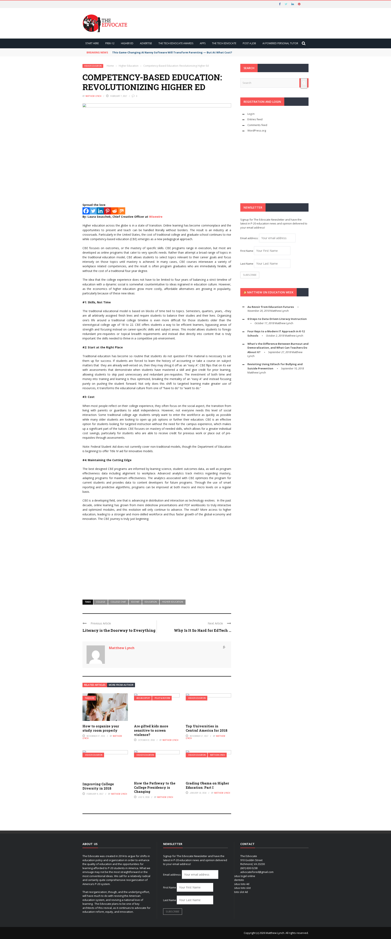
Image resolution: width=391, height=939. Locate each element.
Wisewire (156, 217)
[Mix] (121, 210)
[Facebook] (86, 210)
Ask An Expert (143, 698)
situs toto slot (242, 888)
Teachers (89, 698)
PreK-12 (109, 43)
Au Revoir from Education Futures (270, 307)
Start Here (92, 43)
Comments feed (257, 125)
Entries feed (254, 119)
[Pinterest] (107, 210)
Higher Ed (127, 43)
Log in (251, 114)
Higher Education (93, 66)
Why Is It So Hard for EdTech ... (202, 630)
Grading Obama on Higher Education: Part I (207, 785)
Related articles (94, 685)
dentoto (239, 880)
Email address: (249, 238)
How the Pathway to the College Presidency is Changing (154, 787)
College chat (118, 601)
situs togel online (244, 876)
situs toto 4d (241, 884)
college (100, 601)
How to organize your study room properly (100, 728)
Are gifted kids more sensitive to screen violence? (151, 730)
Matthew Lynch (93, 96)
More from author (121, 685)
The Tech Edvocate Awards (175, 43)
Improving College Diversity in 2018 (98, 786)
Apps (202, 43)
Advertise (146, 43)
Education (151, 601)
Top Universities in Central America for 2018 (206, 728)
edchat (135, 601)
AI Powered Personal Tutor (280, 43)
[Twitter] (93, 210)
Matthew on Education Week (270, 292)
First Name (246, 251)
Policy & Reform (162, 698)
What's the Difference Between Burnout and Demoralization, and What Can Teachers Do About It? (278, 348)
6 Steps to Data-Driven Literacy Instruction (277, 319)
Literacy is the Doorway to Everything (118, 630)
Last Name (246, 263)
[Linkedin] (100, 210)
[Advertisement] (156, 562)
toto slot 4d (241, 892)
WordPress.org (256, 130)
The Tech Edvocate (224, 43)
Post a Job (249, 43)
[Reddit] (114, 210)
